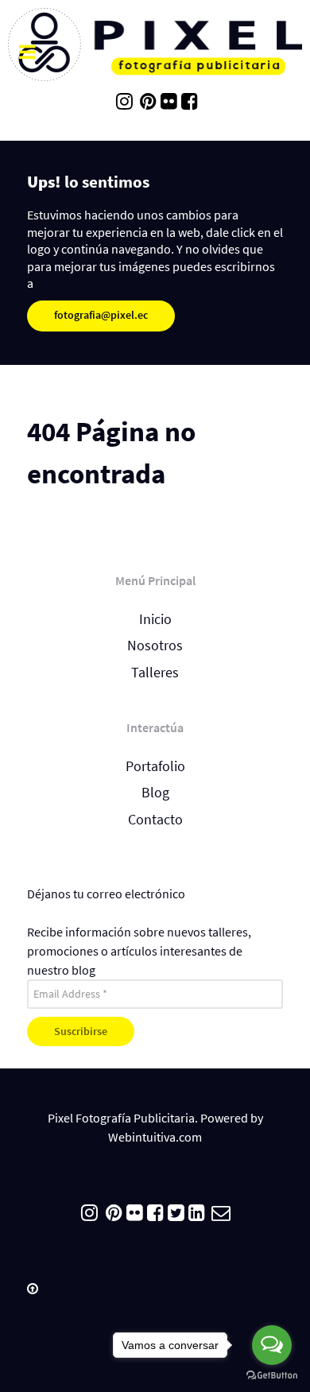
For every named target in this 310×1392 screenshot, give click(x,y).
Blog (155, 792)
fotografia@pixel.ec (101, 315)
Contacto (155, 819)
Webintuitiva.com (155, 1137)
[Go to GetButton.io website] (271, 1376)
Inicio (155, 619)
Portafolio (155, 766)
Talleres (155, 672)
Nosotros (155, 645)
